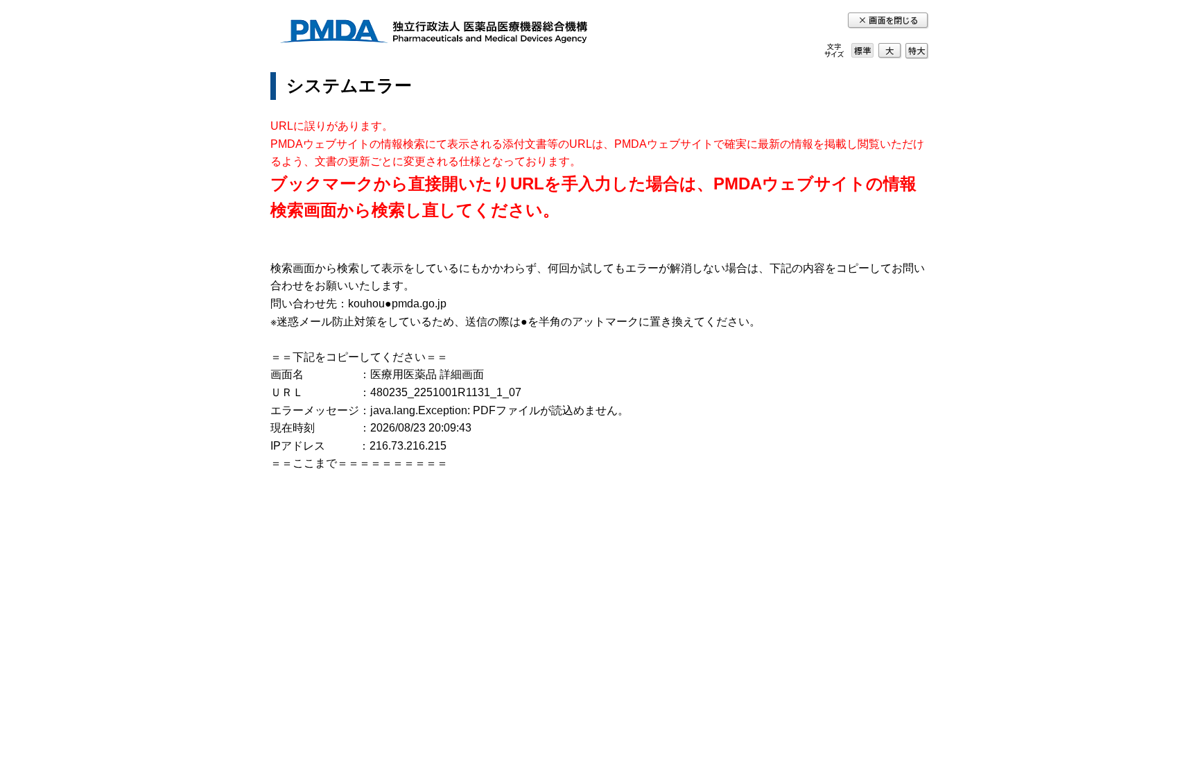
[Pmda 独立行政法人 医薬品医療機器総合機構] (433, 33)
